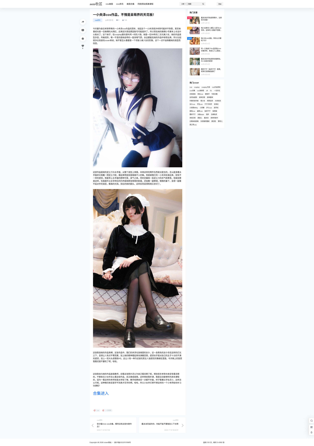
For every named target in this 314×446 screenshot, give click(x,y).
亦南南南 (193, 94)
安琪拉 (216, 104)
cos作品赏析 (216, 87)
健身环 (207, 94)
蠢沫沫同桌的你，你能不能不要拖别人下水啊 (160, 424)
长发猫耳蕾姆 (205, 121)
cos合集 (192, 91)
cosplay (197, 87)
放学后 (216, 108)
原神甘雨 (202, 97)
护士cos (209, 108)
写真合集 (214, 94)
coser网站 (107, 442)
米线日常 (193, 118)
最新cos (200, 111)
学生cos (200, 104)
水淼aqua (201, 114)
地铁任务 (210, 101)
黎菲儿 (220, 121)
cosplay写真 (206, 87)
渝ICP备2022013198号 (122, 442)
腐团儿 (200, 118)
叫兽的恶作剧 (194, 101)
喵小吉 (203, 101)
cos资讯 (119, 4)
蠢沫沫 (206, 118)
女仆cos (192, 104)
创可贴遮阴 (193, 97)
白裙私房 (214, 114)
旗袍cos (192, 111)
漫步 (207, 114)
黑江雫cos (193, 125)
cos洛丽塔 (200, 91)
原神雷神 (210, 97)
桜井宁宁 (207, 111)
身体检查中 (214, 118)
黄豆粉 (213, 121)
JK (207, 91)
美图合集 (130, 4)
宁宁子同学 (208, 104)
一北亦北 (217, 91)
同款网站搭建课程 (145, 4)
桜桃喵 (215, 111)
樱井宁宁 (193, 114)
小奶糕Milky (194, 108)
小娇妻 (202, 108)
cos (191, 87)
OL (211, 91)
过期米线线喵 (194, 121)
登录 (219, 4)
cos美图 (109, 4)
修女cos (200, 94)
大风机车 (218, 101)
